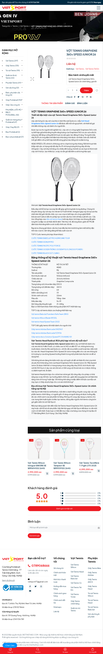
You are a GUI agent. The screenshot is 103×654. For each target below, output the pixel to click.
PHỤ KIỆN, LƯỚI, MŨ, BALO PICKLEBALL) (13, 112)
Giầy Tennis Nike (94, 568)
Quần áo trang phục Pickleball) (14, 121)
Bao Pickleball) (13, 132)
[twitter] (35, 586)
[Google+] (83, 97)
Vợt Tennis (24, 26)
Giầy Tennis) (12, 65)
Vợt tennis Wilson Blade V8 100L (44, 318)
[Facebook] (74, 97)
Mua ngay (97, 2)
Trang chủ (6, 26)
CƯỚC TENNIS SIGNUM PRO (42, 242)
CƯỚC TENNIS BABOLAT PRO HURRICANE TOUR (50, 238)
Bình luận (82, 103)
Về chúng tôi (59, 568)
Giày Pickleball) (14, 100)
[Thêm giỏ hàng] (47, 473)
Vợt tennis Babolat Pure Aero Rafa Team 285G (49, 314)
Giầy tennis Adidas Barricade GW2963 (47, 329)
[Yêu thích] (97, 90)
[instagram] (41, 586)
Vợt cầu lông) (12, 88)
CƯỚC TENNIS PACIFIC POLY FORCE (45, 246)
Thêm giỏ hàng (86, 91)
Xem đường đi (8, 580)
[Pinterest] (87, 97)
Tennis (15, 26)
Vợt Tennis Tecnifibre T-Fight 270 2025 (89, 464)
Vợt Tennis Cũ (76, 583)
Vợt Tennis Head (77, 572)
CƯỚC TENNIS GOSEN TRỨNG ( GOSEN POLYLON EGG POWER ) (57, 249)
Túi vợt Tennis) (13, 70)
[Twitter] (78, 97)
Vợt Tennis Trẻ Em (92, 69)
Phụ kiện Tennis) (13, 83)
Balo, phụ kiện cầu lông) (13, 93)
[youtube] (30, 591)
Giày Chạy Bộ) (12, 127)
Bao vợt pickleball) (15, 137)
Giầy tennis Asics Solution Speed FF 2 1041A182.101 (51, 337)
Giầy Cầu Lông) (13, 105)
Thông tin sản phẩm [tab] (52, 103)
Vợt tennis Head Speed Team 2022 (45, 322)
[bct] (12, 588)
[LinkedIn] (90, 97)
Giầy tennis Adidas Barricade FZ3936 (46, 333)
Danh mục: (70, 69)
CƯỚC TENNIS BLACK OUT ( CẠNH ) (45, 253)
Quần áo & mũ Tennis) (11, 76)
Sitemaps (57, 607)
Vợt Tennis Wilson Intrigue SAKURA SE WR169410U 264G (37, 465)
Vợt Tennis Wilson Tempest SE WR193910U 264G (62, 465)
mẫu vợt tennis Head (54, 219)
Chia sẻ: (69, 97)
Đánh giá (70, 103)
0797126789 (34, 2)
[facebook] (30, 586)
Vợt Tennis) (12, 61)
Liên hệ (56, 611)
